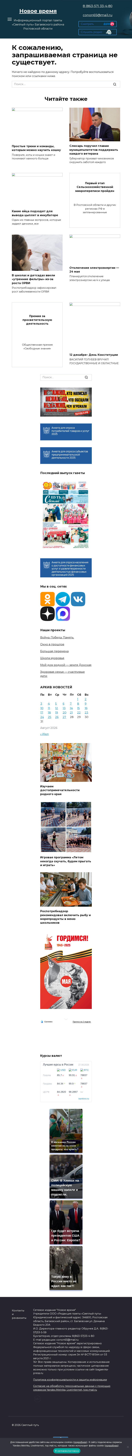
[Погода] (46, 1021)
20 (64, 712)
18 (49, 712)
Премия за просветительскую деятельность (37, 319)
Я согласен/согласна (67, 1450)
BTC (86, 1070)
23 (86, 712)
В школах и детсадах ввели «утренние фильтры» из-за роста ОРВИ (33, 279)
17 (41, 712)
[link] (97, 25)
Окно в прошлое (52, 644)
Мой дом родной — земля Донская (65, 665)
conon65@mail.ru (97, 15)
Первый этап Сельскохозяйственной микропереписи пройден (94, 186)
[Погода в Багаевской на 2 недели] (82, 1022)
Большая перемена (54, 651)
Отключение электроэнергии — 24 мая (94, 269)
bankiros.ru (84, 1099)
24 (42, 717)
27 (64, 717)
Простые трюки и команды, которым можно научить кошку (36, 148)
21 (71, 712)
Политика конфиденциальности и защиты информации (70, 1379)
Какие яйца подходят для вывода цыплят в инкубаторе (35, 213)
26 (56, 717)
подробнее (80, 1442)
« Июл (44, 734)
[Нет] (127, 1447)
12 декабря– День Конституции (93, 354)
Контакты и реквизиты (19, 1314)
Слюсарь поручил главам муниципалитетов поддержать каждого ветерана (93, 149)
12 (56, 708)
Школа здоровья (52, 658)
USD (62, 1070)
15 (78, 708)
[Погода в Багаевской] (66, 1018)
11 (49, 708)
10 (41, 708)
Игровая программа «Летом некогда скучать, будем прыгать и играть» (65, 861)
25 (49, 717)
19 (56, 712)
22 (79, 712)
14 (71, 708)
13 (64, 708)
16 (86, 708)
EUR (74, 1070)
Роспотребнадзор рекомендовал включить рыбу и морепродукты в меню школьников (65, 917)
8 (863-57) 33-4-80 (97, 6)
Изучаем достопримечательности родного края (60, 790)
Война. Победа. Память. (57, 637)
